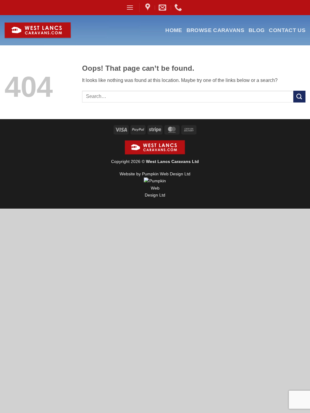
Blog (257, 30)
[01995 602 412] (178, 8)
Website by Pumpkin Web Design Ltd (155, 173)
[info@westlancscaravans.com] (163, 8)
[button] (130, 7)
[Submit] (299, 96)
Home (173, 30)
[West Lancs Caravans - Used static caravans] (53, 30)
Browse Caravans (215, 30)
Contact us (287, 30)
